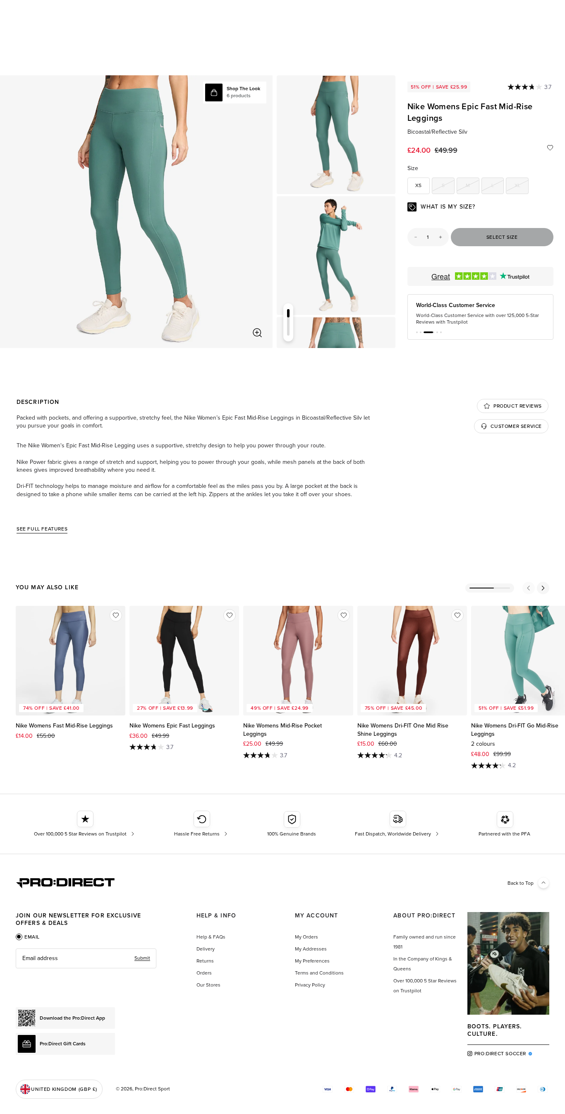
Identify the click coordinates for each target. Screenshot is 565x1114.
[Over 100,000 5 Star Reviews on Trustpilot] (85, 826)
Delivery (205, 951)
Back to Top (521, 885)
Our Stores (208, 987)
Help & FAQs (210, 939)
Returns (205, 963)
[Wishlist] (550, 147)
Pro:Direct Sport (152, 1091)
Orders (204, 975)
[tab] (28, 939)
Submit (142, 960)
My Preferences (312, 963)
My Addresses (311, 951)
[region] (136, 211)
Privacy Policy (310, 987)
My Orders (306, 939)
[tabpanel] (86, 960)
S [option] (448, 187)
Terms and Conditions (319, 975)
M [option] (472, 187)
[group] (336, 134)
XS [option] (418, 185)
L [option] (497, 187)
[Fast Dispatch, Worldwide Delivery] (398, 826)
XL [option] (522, 187)
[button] (417, 335)
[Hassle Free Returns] (201, 826)
